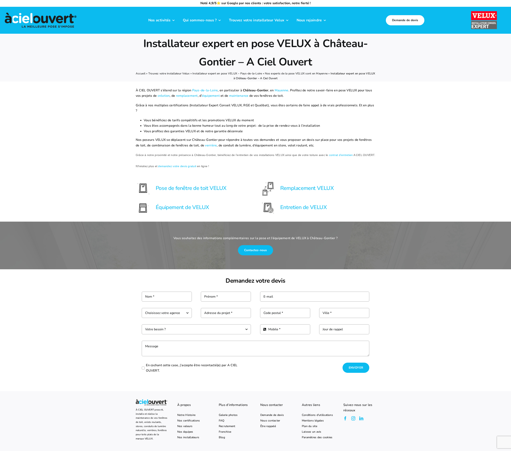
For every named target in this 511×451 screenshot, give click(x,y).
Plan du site (309, 426)
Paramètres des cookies (317, 437)
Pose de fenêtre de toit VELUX (191, 188)
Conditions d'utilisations (317, 415)
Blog (222, 437)
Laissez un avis (311, 431)
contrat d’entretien (341, 155)
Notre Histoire (186, 415)
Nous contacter (270, 420)
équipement (211, 96)
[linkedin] (361, 418)
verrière (211, 145)
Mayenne (281, 90)
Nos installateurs (188, 437)
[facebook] (345, 418)
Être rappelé (268, 426)
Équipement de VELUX (182, 207)
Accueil (140, 73)
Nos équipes (185, 431)
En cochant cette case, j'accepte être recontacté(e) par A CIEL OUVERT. (191, 368)
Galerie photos (228, 415)
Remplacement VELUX (307, 188)
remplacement (187, 96)
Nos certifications (188, 420)
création (164, 96)
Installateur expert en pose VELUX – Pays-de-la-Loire (227, 73)
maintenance (239, 96)
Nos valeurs (185, 426)
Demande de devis (272, 415)
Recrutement (227, 426)
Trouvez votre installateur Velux (169, 73)
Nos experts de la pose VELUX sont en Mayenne (296, 73)
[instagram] (353, 418)
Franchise (225, 431)
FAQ (222, 420)
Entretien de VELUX (303, 207)
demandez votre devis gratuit (177, 166)
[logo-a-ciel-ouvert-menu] (40, 12)
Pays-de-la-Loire (205, 90)
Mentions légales (313, 420)
